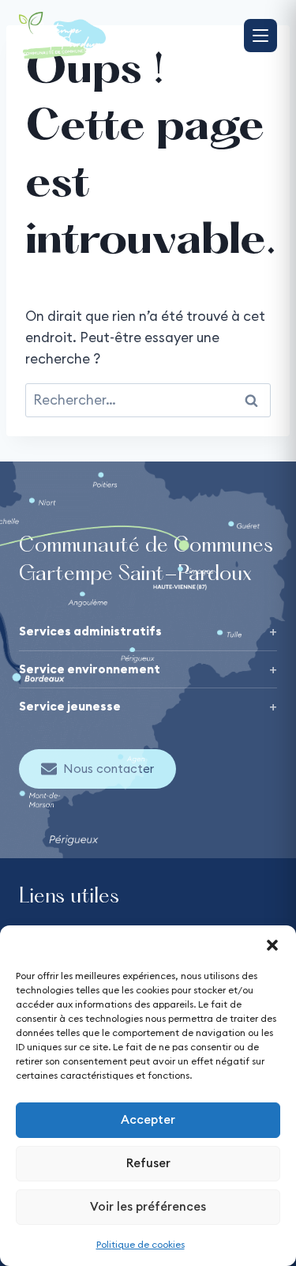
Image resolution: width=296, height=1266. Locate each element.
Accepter (148, 1119)
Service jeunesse (70, 706)
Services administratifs (90, 631)
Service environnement (89, 668)
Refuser (148, 1162)
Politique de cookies (140, 1244)
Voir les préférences (148, 1206)
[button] (272, 945)
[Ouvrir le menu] (260, 35)
